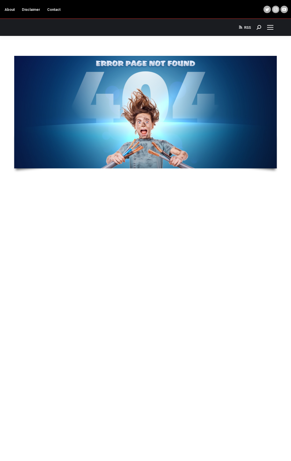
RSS (247, 27)
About (10, 9)
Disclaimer (31, 9)
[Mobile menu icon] (270, 27)
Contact (54, 9)
